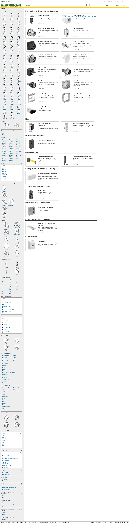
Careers (30, 522)
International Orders (21, 522)
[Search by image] (89, 5)
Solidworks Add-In (44, 522)
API (59, 522)
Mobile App (35, 522)
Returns (13, 522)
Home (2, 522)
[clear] (83, 5)
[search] (21, 166)
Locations (8, 522)
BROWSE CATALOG (7, 1)
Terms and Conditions (114, 522)
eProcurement (53, 522)
